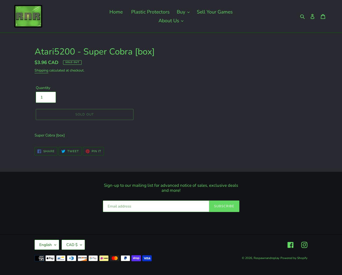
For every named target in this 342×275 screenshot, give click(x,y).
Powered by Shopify (293, 258)
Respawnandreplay (266, 258)
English (45, 244)
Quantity (43, 87)
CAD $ (72, 244)
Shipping (41, 70)
